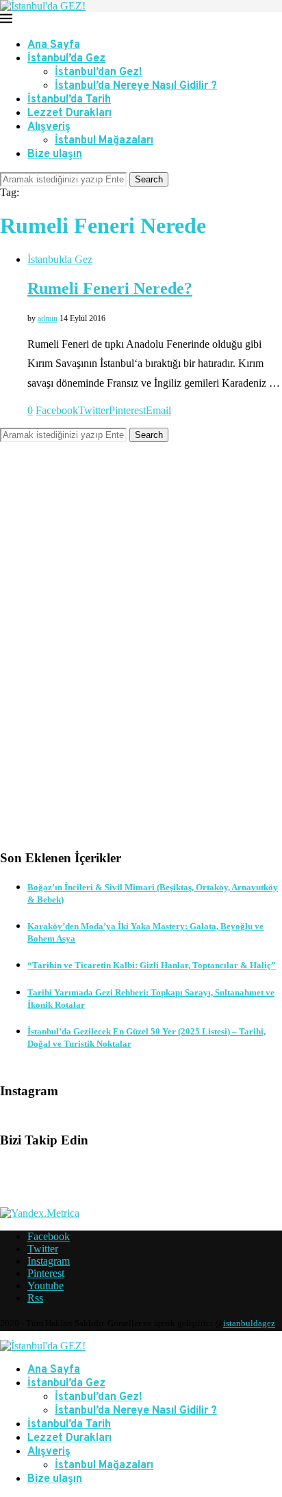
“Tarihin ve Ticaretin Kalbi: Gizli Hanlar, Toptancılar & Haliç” (151, 965)
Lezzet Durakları (69, 113)
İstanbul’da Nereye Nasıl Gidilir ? (136, 86)
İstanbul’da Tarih (69, 100)
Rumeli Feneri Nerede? (109, 288)
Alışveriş (48, 127)
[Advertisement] (141, 656)
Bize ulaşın (54, 154)
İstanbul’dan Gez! (98, 72)
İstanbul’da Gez (66, 59)
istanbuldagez (249, 1323)
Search (149, 179)
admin (47, 318)
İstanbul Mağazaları (104, 141)
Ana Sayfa (53, 45)
